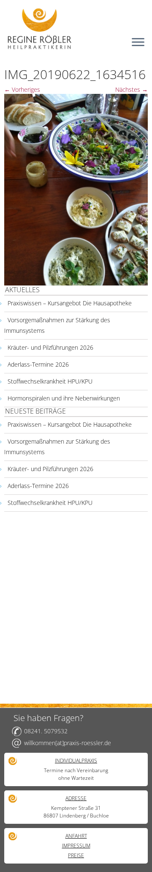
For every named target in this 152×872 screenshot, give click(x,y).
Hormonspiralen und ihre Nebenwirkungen (64, 398)
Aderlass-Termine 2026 (38, 364)
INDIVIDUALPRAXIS (76, 760)
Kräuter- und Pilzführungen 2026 (50, 347)
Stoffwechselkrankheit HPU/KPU (50, 381)
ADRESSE (76, 798)
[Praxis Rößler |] (76, 28)
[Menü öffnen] (138, 42)
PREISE (76, 855)
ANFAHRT (76, 835)
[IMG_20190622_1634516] (76, 189)
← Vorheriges (22, 89)
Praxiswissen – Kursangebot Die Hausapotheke (70, 303)
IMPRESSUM (76, 845)
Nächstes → (131, 89)
